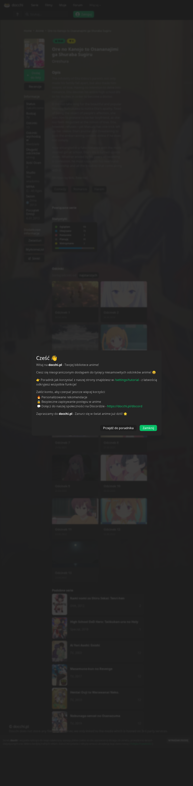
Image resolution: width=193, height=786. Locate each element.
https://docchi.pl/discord (124, 406)
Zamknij (148, 428)
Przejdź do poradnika (118, 428)
